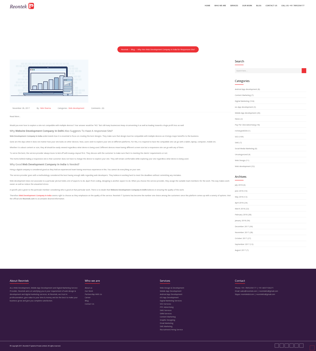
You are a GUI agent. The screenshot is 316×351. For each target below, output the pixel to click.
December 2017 (242, 226)
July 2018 (239, 185)
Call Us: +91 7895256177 (292, 5)
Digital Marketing (242, 101)
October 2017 (241, 238)
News (237, 119)
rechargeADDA (241, 130)
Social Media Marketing (244, 148)
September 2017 (242, 244)
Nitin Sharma (45, 108)
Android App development (246, 89)
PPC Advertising (167, 307)
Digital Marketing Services (171, 300)
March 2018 (240, 208)
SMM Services (166, 313)
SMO (237, 142)
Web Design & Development (172, 288)
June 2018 (239, 191)
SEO (236, 136)
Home (207, 5)
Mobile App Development (170, 291)
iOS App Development (169, 297)
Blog (258, 5)
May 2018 (239, 197)
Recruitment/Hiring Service (171, 329)
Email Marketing (166, 323)
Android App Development (171, 294)
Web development (76, 108)
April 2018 (239, 202)
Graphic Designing (167, 320)
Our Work (247, 5)
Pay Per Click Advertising (245, 125)
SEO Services (165, 304)
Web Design (240, 160)
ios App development (244, 107)
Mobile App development (245, 113)
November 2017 (242, 232)
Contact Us (271, 5)
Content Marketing (243, 95)
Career (88, 297)
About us (88, 288)
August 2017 (240, 250)
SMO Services (166, 310)
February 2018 (241, 214)
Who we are (220, 5)
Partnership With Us (93, 294)
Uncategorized (241, 154)
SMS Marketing (166, 326)
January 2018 (240, 220)
